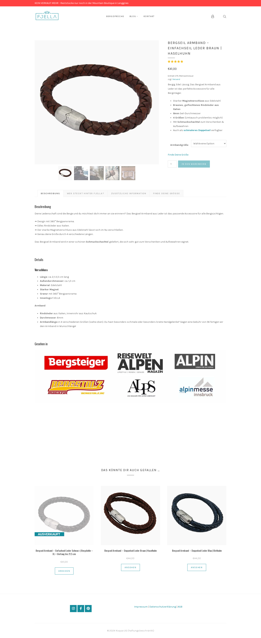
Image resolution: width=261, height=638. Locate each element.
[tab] (50, 193)
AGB (180, 606)
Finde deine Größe (166, 193)
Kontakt (149, 16)
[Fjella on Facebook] (80, 608)
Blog (133, 16)
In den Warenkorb (194, 164)
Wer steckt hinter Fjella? (85, 193)
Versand (176, 79)
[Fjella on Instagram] (73, 608)
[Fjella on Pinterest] (88, 608)
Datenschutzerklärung (162, 606)
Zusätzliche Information (128, 193)
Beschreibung (50, 193)
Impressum (141, 606)
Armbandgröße (179, 144)
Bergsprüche (115, 16)
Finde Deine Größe (178, 154)
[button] (176, 61)
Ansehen (64, 571)
